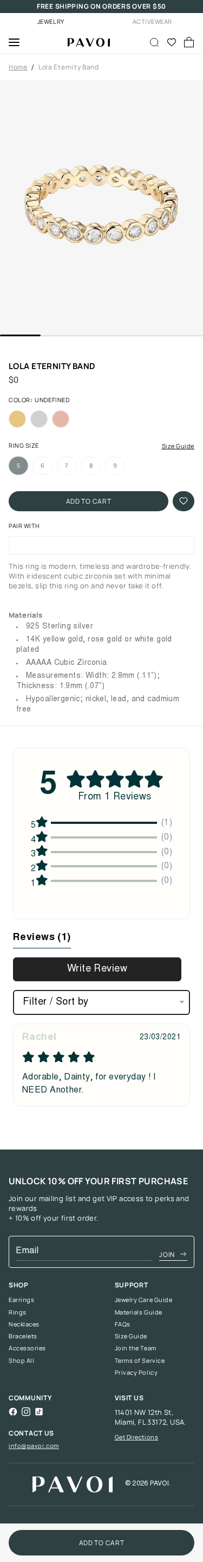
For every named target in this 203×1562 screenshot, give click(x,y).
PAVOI (159, 1484)
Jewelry (50, 21)
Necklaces (24, 1324)
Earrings (21, 1300)
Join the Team (135, 1348)
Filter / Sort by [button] (56, 1002)
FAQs (122, 1324)
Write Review (97, 969)
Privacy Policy (136, 1372)
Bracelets (23, 1336)
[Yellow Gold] (17, 419)
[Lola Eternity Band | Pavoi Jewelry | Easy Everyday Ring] (84, 42)
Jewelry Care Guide (144, 1300)
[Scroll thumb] (20, 335)
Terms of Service (140, 1360)
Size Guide (178, 446)
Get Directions (137, 1437)
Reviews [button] (42, 938)
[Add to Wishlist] (183, 501)
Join (167, 1254)
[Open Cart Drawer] (189, 42)
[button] (101, 207)
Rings (18, 1312)
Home (18, 67)
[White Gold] (39, 419)
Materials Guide (138, 1312)
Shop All (21, 1360)
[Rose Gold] (60, 419)
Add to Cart (89, 501)
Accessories (27, 1348)
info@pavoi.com (34, 1446)
